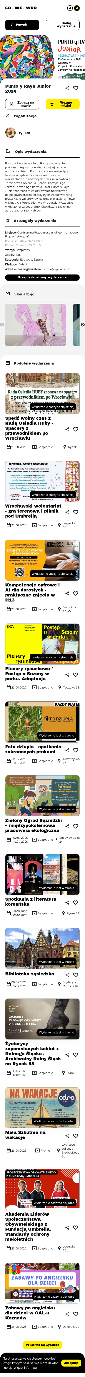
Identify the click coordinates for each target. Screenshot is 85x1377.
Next (83, 325)
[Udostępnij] (67, 88)
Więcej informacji (26, 1367)
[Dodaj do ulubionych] (76, 88)
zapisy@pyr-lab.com (56, 269)
